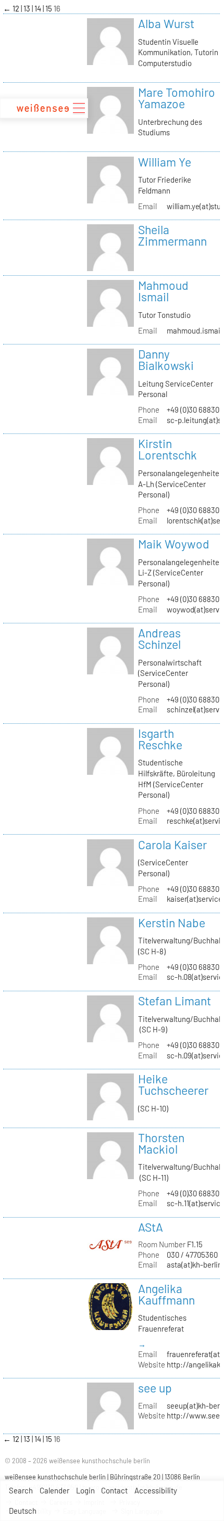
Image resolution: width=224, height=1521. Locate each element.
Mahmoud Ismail (163, 291)
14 (38, 8)
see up (155, 1388)
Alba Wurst (166, 23)
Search (21, 1490)
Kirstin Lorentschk (167, 449)
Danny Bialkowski (166, 360)
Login (85, 1490)
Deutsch (22, 1510)
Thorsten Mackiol (161, 1143)
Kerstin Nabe (171, 922)
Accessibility (155, 1490)
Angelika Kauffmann (166, 1294)
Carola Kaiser (172, 844)
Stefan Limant (174, 1000)
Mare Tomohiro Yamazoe (176, 98)
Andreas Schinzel (159, 638)
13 (27, 8)
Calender (54, 1490)
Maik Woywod (173, 543)
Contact (114, 1490)
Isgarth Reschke (160, 739)
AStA (150, 1227)
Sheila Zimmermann (172, 235)
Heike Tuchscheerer (173, 1084)
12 (17, 8)
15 (49, 8)
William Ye (164, 162)
